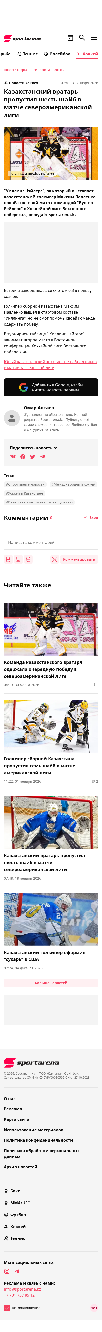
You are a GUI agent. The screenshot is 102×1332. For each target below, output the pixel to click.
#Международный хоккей (73, 484)
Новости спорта (15, 70)
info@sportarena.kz (22, 1289)
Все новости (41, 70)
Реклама (13, 1109)
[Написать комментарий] (51, 543)
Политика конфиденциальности (38, 1140)
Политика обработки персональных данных (42, 1153)
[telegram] (17, 1271)
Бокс (15, 1191)
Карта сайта (16, 1119)
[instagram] (7, 1271)
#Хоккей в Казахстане (24, 493)
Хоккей (90, 54)
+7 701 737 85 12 (19, 1295)
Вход (93, 517)
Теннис (30, 54)
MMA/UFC (20, 1203)
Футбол (18, 1214)
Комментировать (79, 559)
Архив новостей (20, 1167)
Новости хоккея (23, 82)
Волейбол (60, 54)
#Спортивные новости (25, 484)
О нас (9, 1098)
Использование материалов (33, 1129)
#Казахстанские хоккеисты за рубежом (39, 502)
